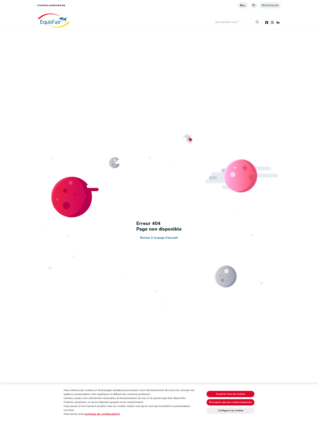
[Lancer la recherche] (257, 22)
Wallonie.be (270, 5)
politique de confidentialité (102, 414)
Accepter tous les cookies (230, 394)
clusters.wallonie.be (51, 5)
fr (254, 5)
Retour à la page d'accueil (159, 238)
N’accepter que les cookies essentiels (230, 402)
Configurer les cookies (230, 410)
